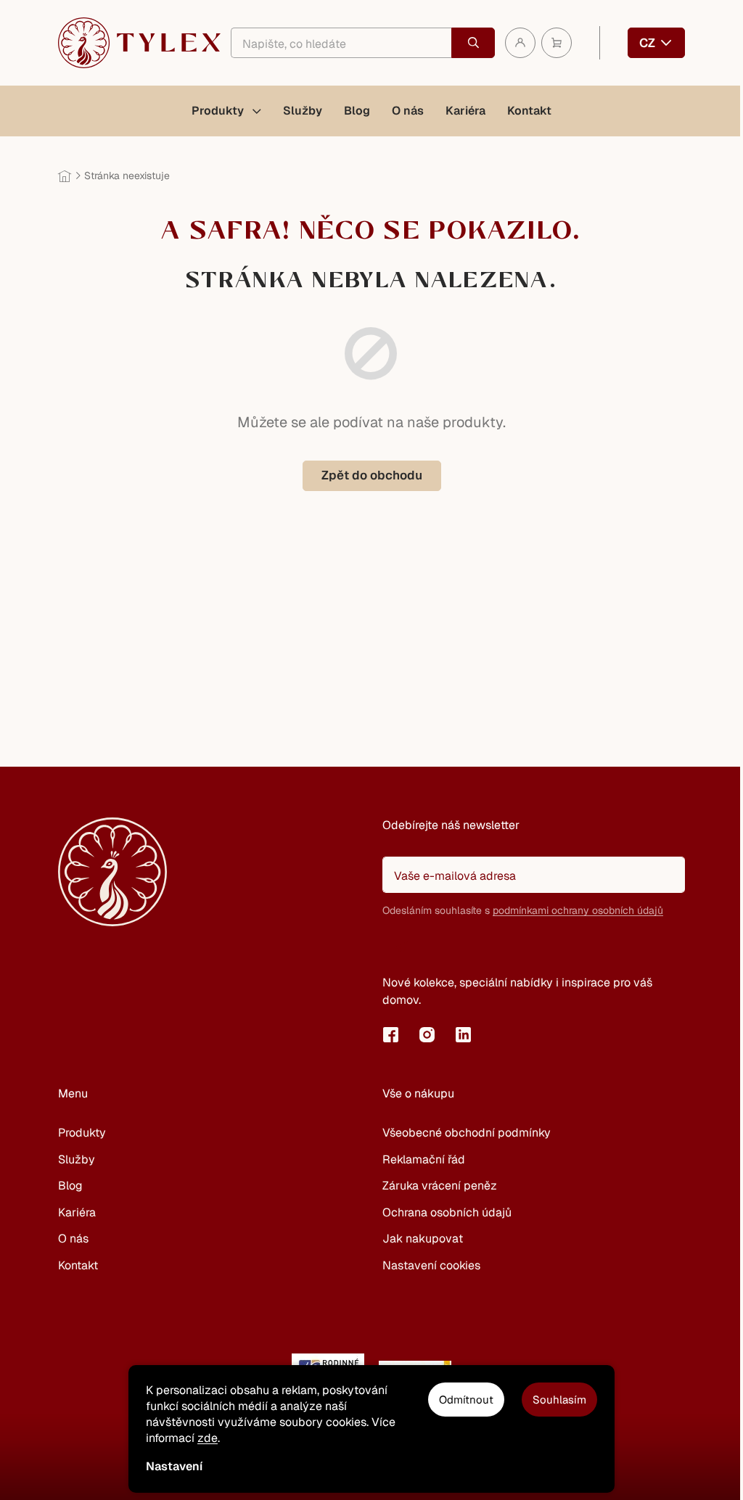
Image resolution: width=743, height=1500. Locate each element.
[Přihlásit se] (400, 947)
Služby (76, 1159)
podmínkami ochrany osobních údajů (578, 910)
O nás (73, 1238)
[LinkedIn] (463, 1034)
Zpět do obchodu (371, 475)
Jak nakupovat (422, 1238)
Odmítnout (466, 1399)
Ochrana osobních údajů (447, 1212)
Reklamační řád (423, 1159)
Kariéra (77, 1212)
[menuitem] (226, 111)
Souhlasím (559, 1399)
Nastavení (174, 1466)
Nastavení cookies (431, 1265)
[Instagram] (427, 1034)
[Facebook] (390, 1034)
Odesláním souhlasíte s (522, 910)
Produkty (82, 1132)
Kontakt (78, 1265)
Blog (70, 1185)
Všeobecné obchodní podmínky (466, 1132)
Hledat (473, 43)
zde (207, 1438)
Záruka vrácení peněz (439, 1185)
